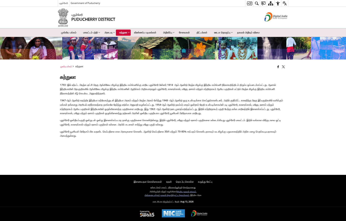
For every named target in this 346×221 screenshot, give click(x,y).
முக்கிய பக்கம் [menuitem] (68, 32)
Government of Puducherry (85, 3)
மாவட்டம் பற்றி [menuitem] (90, 32)
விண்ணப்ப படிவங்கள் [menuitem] (145, 32)
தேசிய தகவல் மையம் (186, 191)
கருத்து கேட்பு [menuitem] (205, 182)
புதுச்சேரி (63, 3)
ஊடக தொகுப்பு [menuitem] (222, 32)
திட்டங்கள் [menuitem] (202, 32)
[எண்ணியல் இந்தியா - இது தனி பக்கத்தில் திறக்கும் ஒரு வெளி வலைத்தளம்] (271, 24)
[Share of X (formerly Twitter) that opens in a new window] (283, 67)
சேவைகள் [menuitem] (184, 32)
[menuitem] (249, 3)
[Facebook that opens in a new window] (278, 67)
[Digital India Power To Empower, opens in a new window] (199, 214)
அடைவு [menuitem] (108, 32)
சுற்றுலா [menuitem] (123, 32)
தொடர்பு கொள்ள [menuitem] (185, 182)
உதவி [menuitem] (169, 182)
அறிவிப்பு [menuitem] (167, 32)
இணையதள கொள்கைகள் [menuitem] (148, 182)
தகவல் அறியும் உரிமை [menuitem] (248, 32)
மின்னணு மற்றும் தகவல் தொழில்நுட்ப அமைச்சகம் (167, 195)
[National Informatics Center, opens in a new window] (173, 214)
